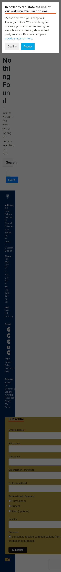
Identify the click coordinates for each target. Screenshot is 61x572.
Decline (12, 46)
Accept (28, 46)
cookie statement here (18, 38)
